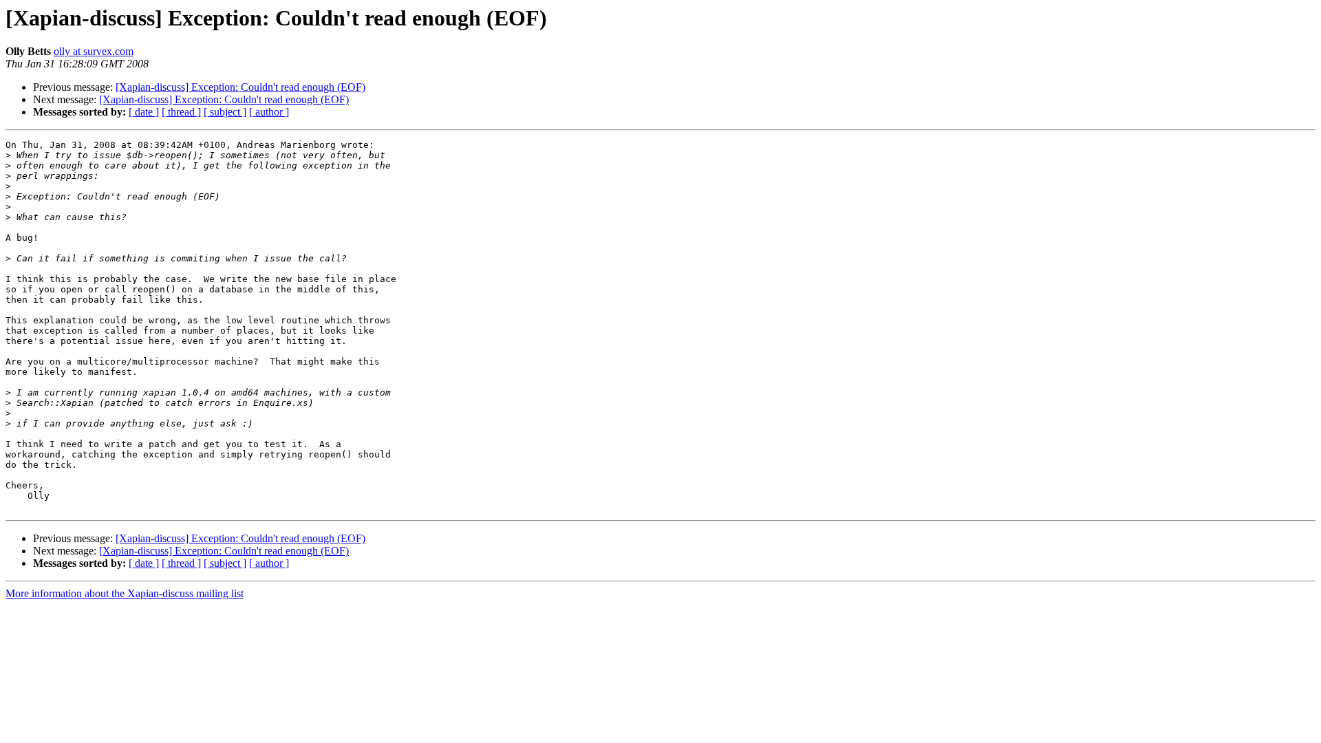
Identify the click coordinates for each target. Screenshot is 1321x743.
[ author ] (269, 112)
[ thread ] (181, 112)
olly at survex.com (93, 51)
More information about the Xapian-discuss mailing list (125, 593)
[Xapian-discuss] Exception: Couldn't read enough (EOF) (240, 87)
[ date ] (144, 112)
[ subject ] (225, 112)
